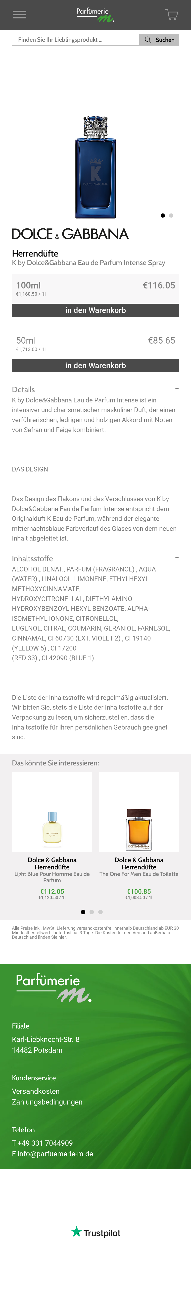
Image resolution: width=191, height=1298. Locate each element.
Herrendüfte (35, 253)
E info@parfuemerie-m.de (52, 1154)
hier (62, 937)
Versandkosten (36, 1091)
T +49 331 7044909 (42, 1143)
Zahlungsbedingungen (47, 1102)
